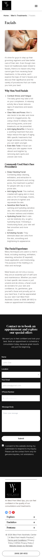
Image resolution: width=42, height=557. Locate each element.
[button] (21, 375)
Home (6, 15)
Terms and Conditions (17, 540)
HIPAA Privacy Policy (24, 543)
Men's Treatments (19, 15)
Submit (21, 438)
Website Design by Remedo (21, 546)
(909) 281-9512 (21, 553)
